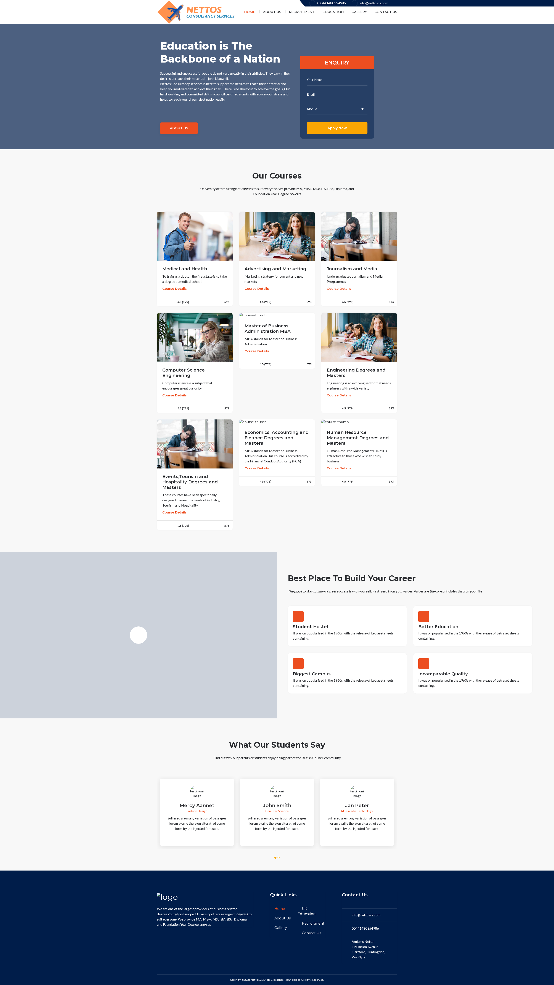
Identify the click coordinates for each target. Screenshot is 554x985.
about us (179, 128)
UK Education (307, 911)
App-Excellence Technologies (282, 979)
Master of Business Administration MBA (268, 328)
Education (333, 12)
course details (174, 288)
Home (249, 12)
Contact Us (386, 12)
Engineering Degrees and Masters (356, 372)
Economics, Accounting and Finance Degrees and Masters (277, 438)
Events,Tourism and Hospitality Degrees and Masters (190, 482)
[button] (275, 858)
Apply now (337, 128)
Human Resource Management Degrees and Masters (358, 438)
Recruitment (302, 12)
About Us (272, 12)
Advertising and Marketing (275, 268)
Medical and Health (184, 268)
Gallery (359, 12)
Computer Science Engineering (183, 372)
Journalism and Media (352, 268)
